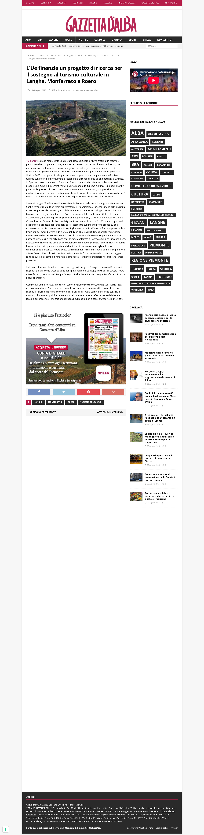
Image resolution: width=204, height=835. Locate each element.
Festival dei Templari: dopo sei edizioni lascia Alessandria (160, 336)
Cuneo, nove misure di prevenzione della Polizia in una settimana (160, 477)
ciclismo (151, 172)
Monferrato (55, 402)
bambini (147, 156)
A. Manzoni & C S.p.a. (73, 827)
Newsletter (164, 39)
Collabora (46, 3)
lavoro (136, 230)
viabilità (137, 289)
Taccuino (107, 3)
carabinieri (163, 164)
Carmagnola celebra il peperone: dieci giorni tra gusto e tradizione (159, 496)
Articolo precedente (42, 412)
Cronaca (116, 39)
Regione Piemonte (149, 260)
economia (155, 201)
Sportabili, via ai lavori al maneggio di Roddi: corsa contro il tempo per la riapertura (159, 438)
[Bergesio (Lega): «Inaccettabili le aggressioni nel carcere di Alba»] (136, 377)
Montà (147, 237)
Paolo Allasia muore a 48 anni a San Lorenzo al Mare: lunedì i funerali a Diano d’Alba (160, 397)
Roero (68, 39)
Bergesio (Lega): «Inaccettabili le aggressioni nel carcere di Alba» (160, 376)
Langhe (53, 39)
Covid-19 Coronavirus (151, 186)
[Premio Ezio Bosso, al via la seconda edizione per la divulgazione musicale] (136, 321)
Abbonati (62, 3)
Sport (132, 39)
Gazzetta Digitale (150, 3)
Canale (148, 164)
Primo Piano (64, 90)
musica (160, 237)
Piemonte (159, 245)
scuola (166, 269)
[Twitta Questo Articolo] (64, 392)
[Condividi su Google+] (113, 392)
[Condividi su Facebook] (39, 392)
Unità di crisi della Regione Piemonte (150, 283)
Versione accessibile (87, 90)
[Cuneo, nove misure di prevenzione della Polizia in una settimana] (136, 480)
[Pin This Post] (88, 392)
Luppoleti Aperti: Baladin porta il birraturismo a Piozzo (159, 458)
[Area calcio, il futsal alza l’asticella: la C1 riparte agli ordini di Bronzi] (136, 421)
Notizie (83, 39)
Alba (28, 39)
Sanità (151, 269)
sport (135, 277)
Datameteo (138, 202)
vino (150, 289)
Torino (148, 277)
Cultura (99, 39)
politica (136, 252)
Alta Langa (139, 142)
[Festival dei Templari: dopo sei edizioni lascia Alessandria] (136, 340)
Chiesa (147, 39)
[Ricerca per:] (162, 45)
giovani (138, 222)
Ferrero (136, 208)
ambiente (157, 141)
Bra (40, 39)
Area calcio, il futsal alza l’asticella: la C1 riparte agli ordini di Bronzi (160, 417)
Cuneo (156, 194)
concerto (166, 172)
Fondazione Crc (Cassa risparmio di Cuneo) (152, 215)
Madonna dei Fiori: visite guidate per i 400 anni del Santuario (159, 355)
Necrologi (78, 3)
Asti (134, 156)
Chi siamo (30, 3)
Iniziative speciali (127, 3)
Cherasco (136, 172)
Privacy (174, 827)
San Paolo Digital (48, 818)
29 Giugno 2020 (38, 90)
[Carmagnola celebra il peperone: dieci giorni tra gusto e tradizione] (136, 499)
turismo (164, 277)
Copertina (137, 178)
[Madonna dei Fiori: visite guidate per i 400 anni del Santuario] (136, 358)
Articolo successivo (110, 412)
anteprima (137, 149)
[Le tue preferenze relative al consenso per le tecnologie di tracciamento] (6, 829)
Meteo (135, 237)
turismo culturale (90, 402)
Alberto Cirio (159, 134)
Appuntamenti (159, 149)
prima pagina (153, 252)
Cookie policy (162, 827)
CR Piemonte (171, 3)
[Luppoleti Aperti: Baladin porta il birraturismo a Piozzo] (136, 461)
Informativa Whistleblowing (140, 827)
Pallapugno (138, 245)
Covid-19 (153, 178)
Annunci (93, 3)
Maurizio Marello (155, 230)
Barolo (161, 156)
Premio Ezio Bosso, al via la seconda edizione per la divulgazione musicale (160, 317)
